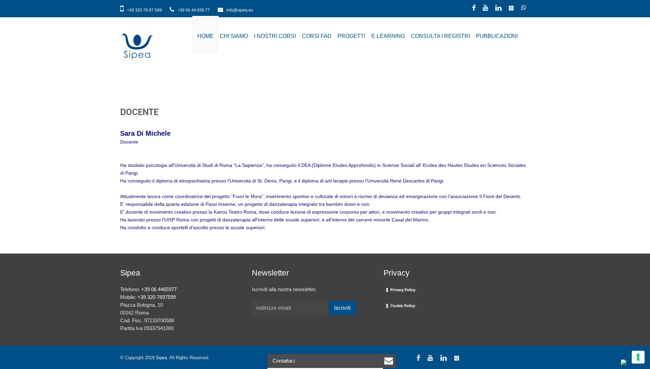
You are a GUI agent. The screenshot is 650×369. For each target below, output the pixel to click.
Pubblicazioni (497, 36)
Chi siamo (234, 36)
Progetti (351, 36)
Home (205, 36)
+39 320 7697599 (156, 297)
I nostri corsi (275, 36)
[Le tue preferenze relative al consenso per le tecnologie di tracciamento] (638, 357)
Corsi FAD (316, 36)
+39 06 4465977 (159, 289)
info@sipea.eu (239, 10)
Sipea (161, 357)
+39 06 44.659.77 (193, 10)
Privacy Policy (402, 289)
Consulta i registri (440, 36)
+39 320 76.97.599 (144, 10)
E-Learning (388, 36)
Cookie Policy (402, 305)
